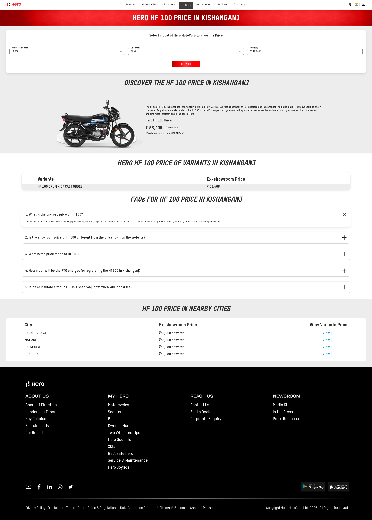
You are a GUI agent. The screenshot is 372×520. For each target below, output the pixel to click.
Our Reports (35, 433)
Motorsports (202, 4)
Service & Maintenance (128, 460)
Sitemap (165, 508)
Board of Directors (41, 405)
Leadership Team (40, 412)
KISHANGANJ (255, 51)
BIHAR (133, 51)
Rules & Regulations (103, 508)
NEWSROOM (286, 396)
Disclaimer (55, 508)
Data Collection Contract (138, 508)
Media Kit (281, 405)
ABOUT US (37, 396)
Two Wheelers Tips (124, 433)
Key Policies (35, 419)
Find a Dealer (201, 412)
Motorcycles (118, 405)
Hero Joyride (118, 467)
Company (240, 4)
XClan (113, 447)
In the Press (283, 412)
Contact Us (199, 405)
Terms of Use (75, 508)
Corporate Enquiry (205, 419)
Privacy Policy (35, 508)
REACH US (201, 396)
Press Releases (286, 419)
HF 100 (15, 51)
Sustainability (37, 426)
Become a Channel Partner (194, 508)
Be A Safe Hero (120, 454)
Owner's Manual (121, 426)
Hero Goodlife (119, 440)
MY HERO (118, 396)
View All (329, 333)
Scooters (115, 412)
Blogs (113, 419)
